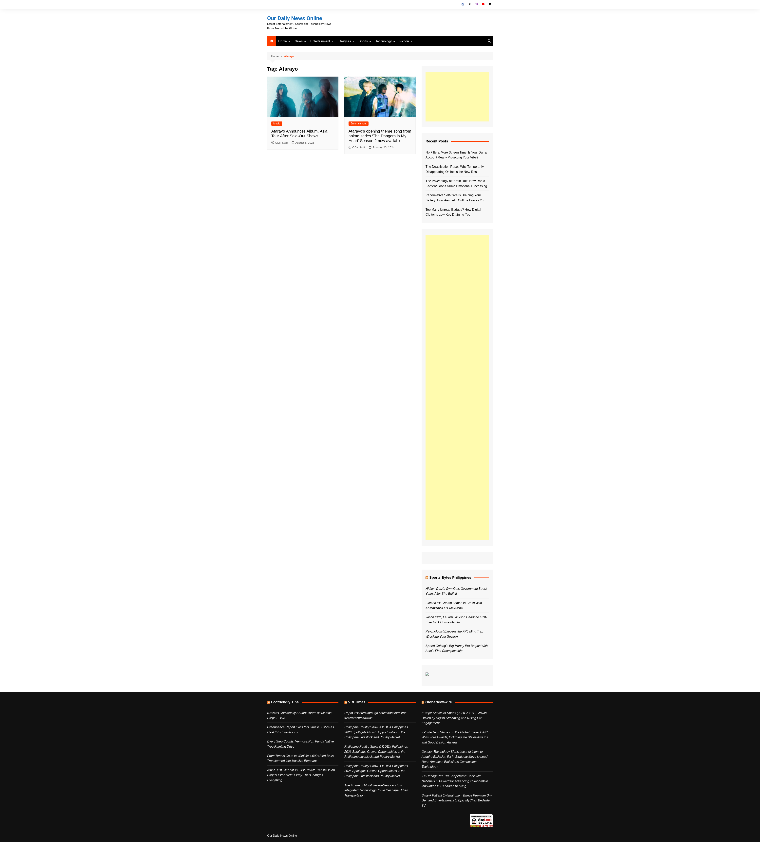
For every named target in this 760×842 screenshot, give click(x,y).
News (298, 41)
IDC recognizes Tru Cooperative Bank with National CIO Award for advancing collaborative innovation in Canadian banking (455, 781)
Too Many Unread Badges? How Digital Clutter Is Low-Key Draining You (453, 212)
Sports (363, 41)
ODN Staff (281, 142)
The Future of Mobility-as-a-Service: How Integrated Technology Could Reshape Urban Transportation (376, 790)
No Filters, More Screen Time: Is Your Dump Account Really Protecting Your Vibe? (456, 155)
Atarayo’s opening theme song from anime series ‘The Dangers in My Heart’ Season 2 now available (380, 136)
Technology (383, 41)
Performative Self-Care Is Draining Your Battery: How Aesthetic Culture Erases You (455, 197)
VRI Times (356, 702)
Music (276, 123)
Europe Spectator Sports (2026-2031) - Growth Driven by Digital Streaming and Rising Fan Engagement (454, 718)
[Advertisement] (457, 96)
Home (282, 41)
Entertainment (320, 41)
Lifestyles (344, 41)
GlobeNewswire (438, 702)
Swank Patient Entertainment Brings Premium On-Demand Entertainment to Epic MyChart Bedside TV (457, 800)
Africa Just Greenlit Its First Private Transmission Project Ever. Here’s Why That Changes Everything (301, 775)
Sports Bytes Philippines (450, 577)
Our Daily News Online (294, 18)
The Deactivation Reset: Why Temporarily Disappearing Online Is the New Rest (455, 169)
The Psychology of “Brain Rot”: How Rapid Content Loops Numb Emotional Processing (456, 183)
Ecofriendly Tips (285, 702)
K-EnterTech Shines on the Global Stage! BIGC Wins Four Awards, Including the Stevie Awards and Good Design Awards (455, 737)
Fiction (404, 41)
